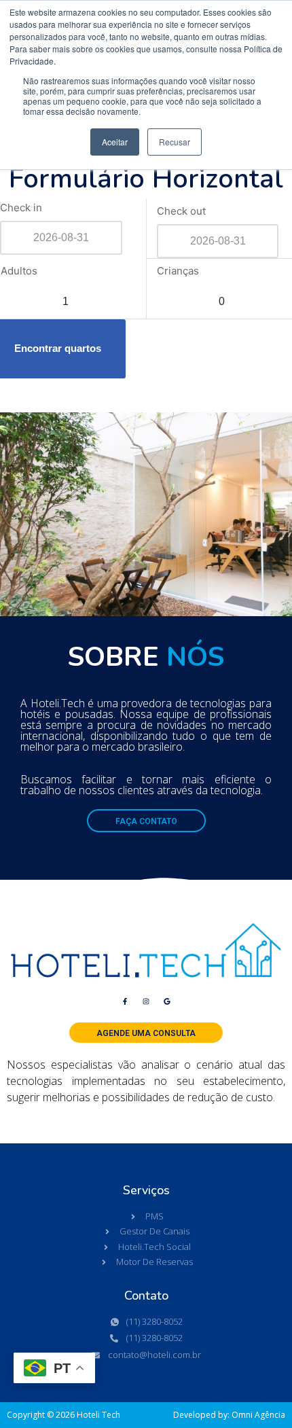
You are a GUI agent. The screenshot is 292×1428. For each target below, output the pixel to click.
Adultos (19, 270)
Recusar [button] (174, 141)
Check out (181, 210)
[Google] (167, 1001)
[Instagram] (146, 1001)
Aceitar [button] (115, 141)
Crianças (178, 270)
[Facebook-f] (124, 1001)
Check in (21, 207)
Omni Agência (258, 1415)
